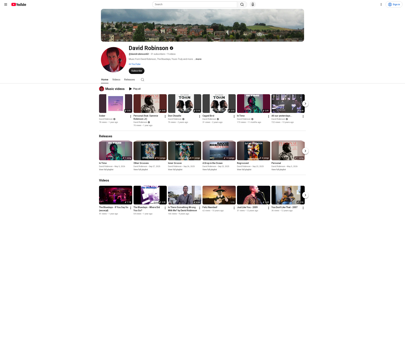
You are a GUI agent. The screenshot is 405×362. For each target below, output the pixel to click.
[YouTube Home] (18, 4)
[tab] (105, 79)
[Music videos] (102, 88)
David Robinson (106, 119)
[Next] (305, 103)
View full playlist (106, 169)
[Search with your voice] (253, 4)
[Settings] (381, 4)
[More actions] (131, 116)
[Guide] (6, 4)
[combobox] (195, 4)
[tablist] (202, 79)
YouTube (135, 64)
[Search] (242, 4)
